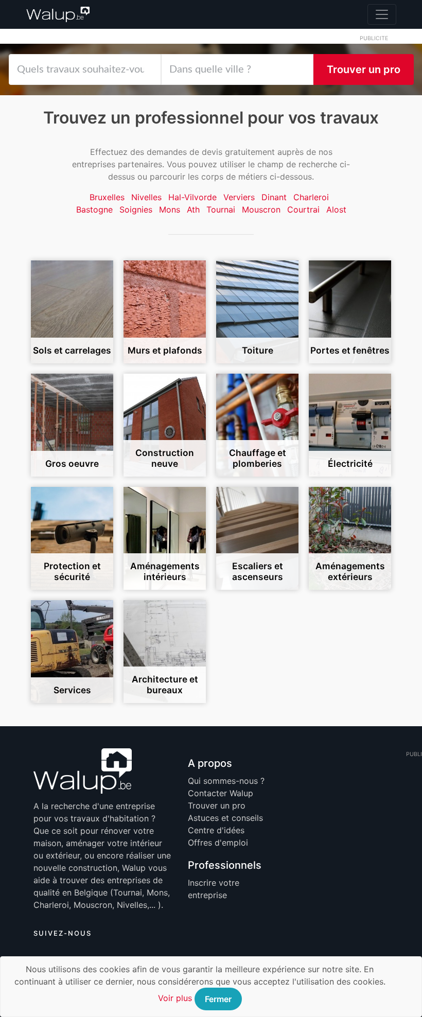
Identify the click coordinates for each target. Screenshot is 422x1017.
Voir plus (175, 998)
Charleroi (311, 197)
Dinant (274, 197)
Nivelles (146, 197)
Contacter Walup (220, 793)
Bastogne (94, 209)
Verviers (239, 197)
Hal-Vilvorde (192, 197)
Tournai (220, 209)
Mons (169, 209)
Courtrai (303, 209)
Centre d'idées (216, 830)
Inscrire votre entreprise (213, 889)
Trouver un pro (363, 69)
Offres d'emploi (218, 842)
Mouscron (261, 209)
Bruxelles (107, 197)
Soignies (135, 209)
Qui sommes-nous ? (226, 781)
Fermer (218, 999)
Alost (336, 209)
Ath (193, 209)
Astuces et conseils (225, 818)
